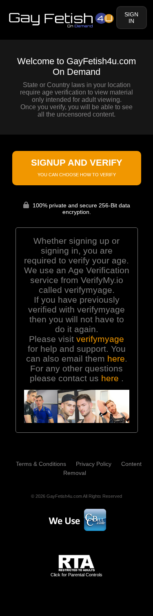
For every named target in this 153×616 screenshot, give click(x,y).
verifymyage (100, 339)
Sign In (131, 17)
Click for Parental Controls (76, 574)
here (116, 358)
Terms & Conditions (41, 464)
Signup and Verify (76, 167)
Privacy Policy (93, 464)
